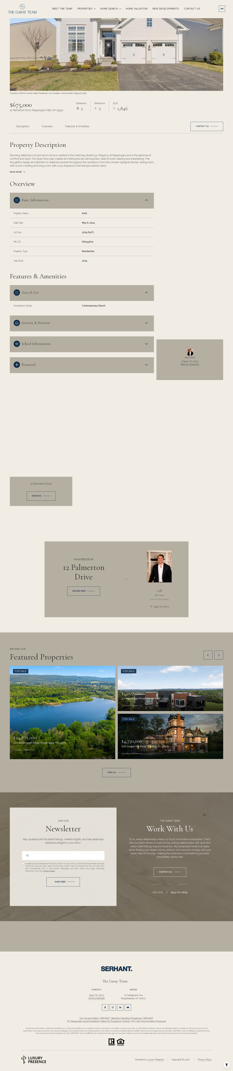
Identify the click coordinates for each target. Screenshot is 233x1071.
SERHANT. (148, 1018)
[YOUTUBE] (128, 1007)
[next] (218, 655)
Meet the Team (62, 8)
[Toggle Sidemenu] (222, 9)
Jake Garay (159, 595)
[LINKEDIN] (120, 1007)
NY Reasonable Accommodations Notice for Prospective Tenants (98, 1021)
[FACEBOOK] (105, 1007)
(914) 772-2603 (191, 361)
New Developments (166, 8)
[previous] (208, 655)
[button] (207, 126)
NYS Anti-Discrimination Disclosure (148, 1021)
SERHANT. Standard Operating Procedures (121, 1018)
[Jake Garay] (159, 566)
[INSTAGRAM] (113, 1007)
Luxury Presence (155, 1059)
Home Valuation (137, 8)
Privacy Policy (49, 871)
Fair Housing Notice (89, 1018)
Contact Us (192, 8)
